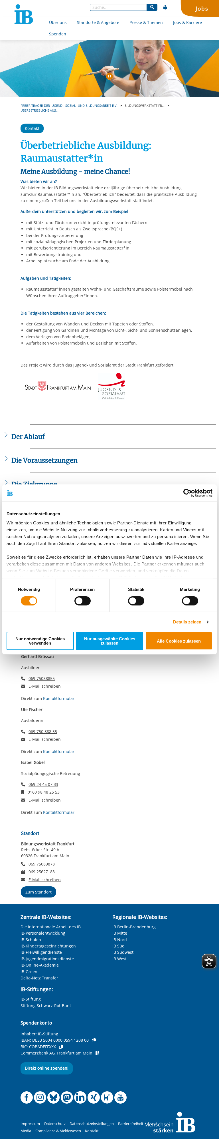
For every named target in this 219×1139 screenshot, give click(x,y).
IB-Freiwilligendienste (41, 952)
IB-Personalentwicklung (43, 933)
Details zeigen (187, 621)
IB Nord (119, 939)
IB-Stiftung (31, 999)
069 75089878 (42, 864)
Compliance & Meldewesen (58, 1130)
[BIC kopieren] (61, 1047)
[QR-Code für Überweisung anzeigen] (97, 1053)
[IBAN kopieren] (94, 1040)
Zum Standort (38, 892)
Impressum (30, 1123)
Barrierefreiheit (130, 1123)
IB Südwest (122, 952)
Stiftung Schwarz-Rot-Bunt (46, 1005)
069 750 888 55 (43, 731)
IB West (119, 958)
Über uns (58, 22)
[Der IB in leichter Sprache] (165, 7)
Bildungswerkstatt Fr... (145, 105)
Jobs (202, 8)
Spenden (57, 34)
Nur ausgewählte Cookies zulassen (109, 640)
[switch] (82, 600)
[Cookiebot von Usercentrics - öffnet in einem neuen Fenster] (187, 493)
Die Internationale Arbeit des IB (51, 926)
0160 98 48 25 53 (44, 792)
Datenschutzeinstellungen (92, 1123)
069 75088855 (42, 678)
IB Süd (118, 946)
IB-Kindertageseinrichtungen (48, 946)
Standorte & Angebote (98, 22)
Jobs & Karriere (187, 22)
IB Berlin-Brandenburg (134, 926)
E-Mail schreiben (45, 686)
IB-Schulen (31, 939)
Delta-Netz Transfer (39, 978)
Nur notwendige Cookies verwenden (40, 640)
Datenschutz (55, 1123)
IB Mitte (119, 933)
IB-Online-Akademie (40, 965)
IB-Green (29, 971)
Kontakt (32, 128)
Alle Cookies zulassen (179, 641)
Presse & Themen (146, 22)
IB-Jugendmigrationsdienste (47, 958)
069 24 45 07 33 (43, 784)
